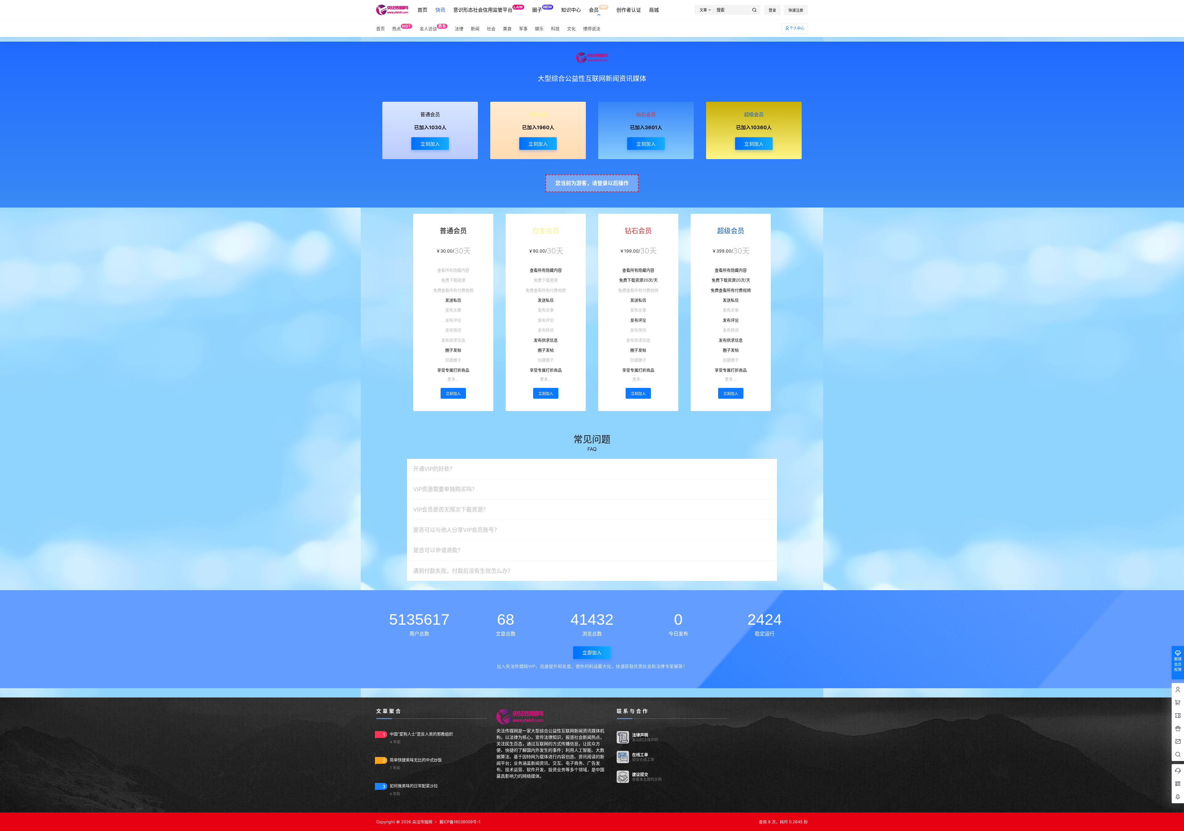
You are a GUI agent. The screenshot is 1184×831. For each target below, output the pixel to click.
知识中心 (571, 10)
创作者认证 (628, 10)
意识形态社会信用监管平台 (488, 9)
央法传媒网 (421, 821)
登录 (772, 10)
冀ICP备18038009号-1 (459, 821)
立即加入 (592, 653)
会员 (598, 9)
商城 (654, 10)
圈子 (542, 9)
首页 (422, 10)
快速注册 (795, 10)
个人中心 (797, 28)
